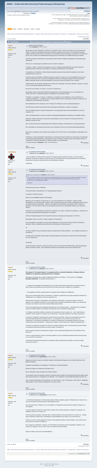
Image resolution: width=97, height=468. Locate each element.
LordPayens (12, 152)
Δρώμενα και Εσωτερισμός (36, 45)
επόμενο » (87, 36)
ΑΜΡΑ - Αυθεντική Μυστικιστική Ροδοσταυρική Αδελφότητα (36, 4)
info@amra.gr (86, 16)
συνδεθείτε (30, 11)
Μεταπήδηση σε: (71, 453)
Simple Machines (55, 464)
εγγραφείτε (36, 11)
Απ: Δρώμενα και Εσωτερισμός (37, 151)
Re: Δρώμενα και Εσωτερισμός (37, 393)
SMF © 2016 (48, 464)
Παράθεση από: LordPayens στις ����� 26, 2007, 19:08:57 (40, 174)
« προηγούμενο (81, 36)
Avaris (10, 45)
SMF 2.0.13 (42, 464)
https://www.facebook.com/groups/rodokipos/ (79, 23)
